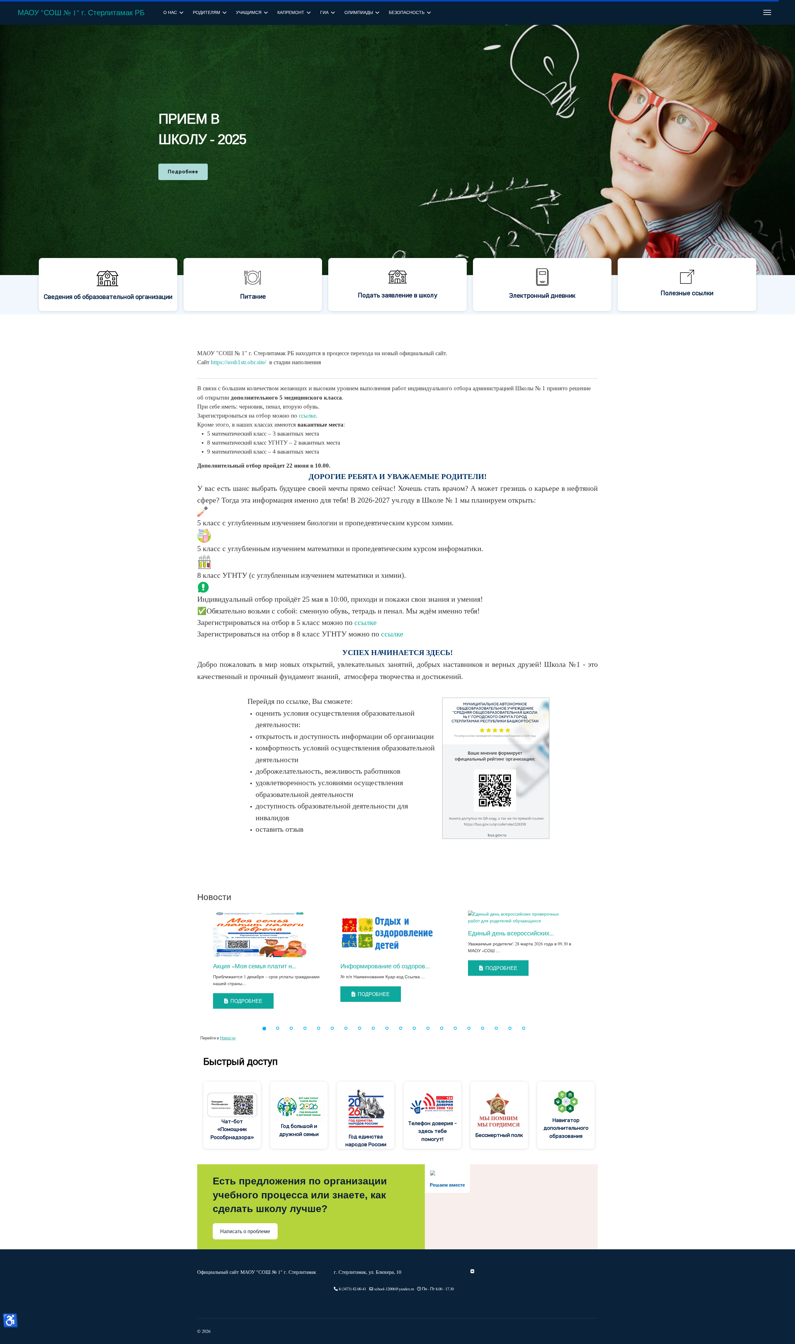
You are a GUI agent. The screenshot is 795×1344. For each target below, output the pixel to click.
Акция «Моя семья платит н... (255, 966)
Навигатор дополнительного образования (565, 1128)
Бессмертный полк (499, 1135)
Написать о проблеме (245, 1231)
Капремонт (290, 12)
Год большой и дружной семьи (299, 1130)
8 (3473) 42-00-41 (352, 1289)
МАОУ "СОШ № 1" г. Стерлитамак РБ (81, 12)
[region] (397, 170)
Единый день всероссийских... (511, 933)
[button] (195, 963)
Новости (227, 1038)
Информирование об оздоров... (385, 966)
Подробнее (245, 1001)
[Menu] (767, 12)
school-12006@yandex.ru (394, 1289)
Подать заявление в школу (397, 295)
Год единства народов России (365, 1141)
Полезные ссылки (687, 293)
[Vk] (472, 1271)
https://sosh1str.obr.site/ (238, 362)
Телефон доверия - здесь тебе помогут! (432, 1131)
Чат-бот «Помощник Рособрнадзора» (232, 1129)
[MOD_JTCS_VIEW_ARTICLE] (270, 934)
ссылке (307, 415)
